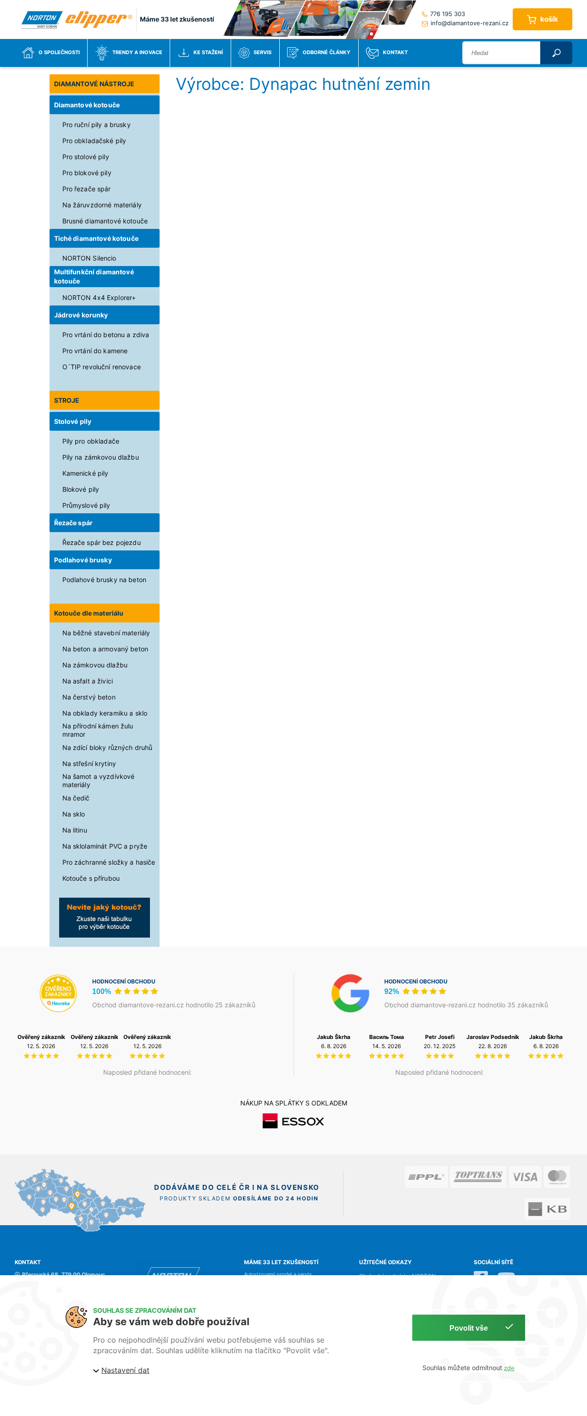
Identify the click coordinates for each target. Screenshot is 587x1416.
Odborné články (326, 53)
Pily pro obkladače (91, 441)
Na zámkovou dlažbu (95, 665)
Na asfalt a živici (87, 681)
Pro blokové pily (86, 173)
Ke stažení (208, 53)
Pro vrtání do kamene (95, 351)
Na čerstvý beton (89, 697)
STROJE (67, 400)
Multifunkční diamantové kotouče (94, 276)
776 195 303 (447, 13)
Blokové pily (81, 489)
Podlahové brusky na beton (104, 579)
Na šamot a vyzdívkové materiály (98, 780)
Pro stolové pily (85, 157)
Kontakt (395, 53)
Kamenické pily (85, 473)
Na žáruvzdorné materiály (102, 205)
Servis (262, 53)
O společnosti (59, 53)
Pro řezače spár (86, 189)
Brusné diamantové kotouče (105, 221)
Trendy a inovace (137, 53)
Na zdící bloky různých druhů (107, 747)
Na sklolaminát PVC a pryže (105, 846)
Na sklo (73, 814)
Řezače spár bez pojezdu (101, 542)
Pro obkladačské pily (94, 140)
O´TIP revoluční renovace (101, 367)
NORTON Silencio (89, 258)
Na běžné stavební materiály (106, 633)
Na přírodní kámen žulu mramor (97, 730)
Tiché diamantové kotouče (96, 238)
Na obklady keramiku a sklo (105, 713)
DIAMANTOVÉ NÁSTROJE (94, 84)
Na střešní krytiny (89, 763)
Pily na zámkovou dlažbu (100, 457)
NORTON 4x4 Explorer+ (99, 297)
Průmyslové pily (86, 505)
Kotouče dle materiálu (89, 613)
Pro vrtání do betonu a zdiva (106, 335)
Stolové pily (73, 421)
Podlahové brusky (83, 560)
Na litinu (74, 830)
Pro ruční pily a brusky (96, 124)
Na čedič (76, 798)
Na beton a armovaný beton (105, 649)
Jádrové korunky (81, 315)
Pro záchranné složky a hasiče (108, 862)
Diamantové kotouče (87, 105)
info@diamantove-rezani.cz (470, 23)
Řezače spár (73, 523)
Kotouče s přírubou (91, 878)
